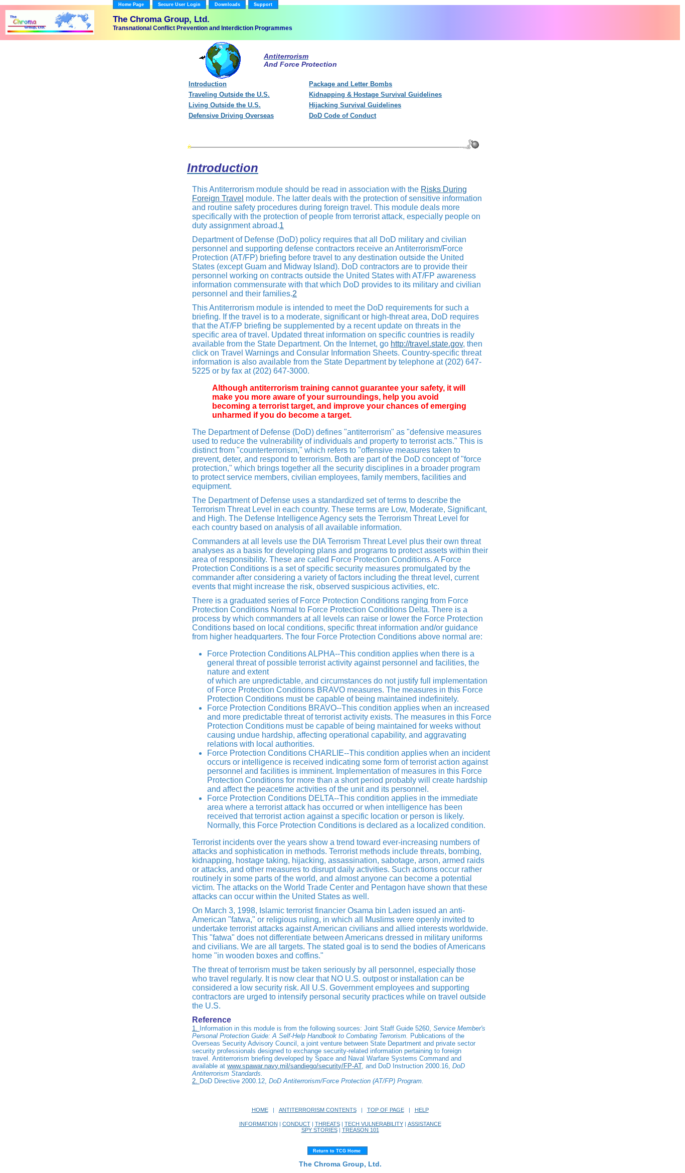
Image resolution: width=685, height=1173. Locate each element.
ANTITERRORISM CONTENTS (318, 1110)
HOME (260, 1110)
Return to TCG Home (337, 1150)
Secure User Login (179, 4)
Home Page (131, 4)
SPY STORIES (319, 1130)
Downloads (227, 4)
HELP (422, 1110)
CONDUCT (296, 1124)
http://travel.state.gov (427, 344)
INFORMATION (258, 1124)
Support (263, 4)
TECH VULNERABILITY (374, 1124)
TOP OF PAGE (385, 1110)
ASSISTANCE (424, 1124)
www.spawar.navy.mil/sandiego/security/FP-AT (294, 1066)
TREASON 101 (360, 1130)
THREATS (327, 1124)
